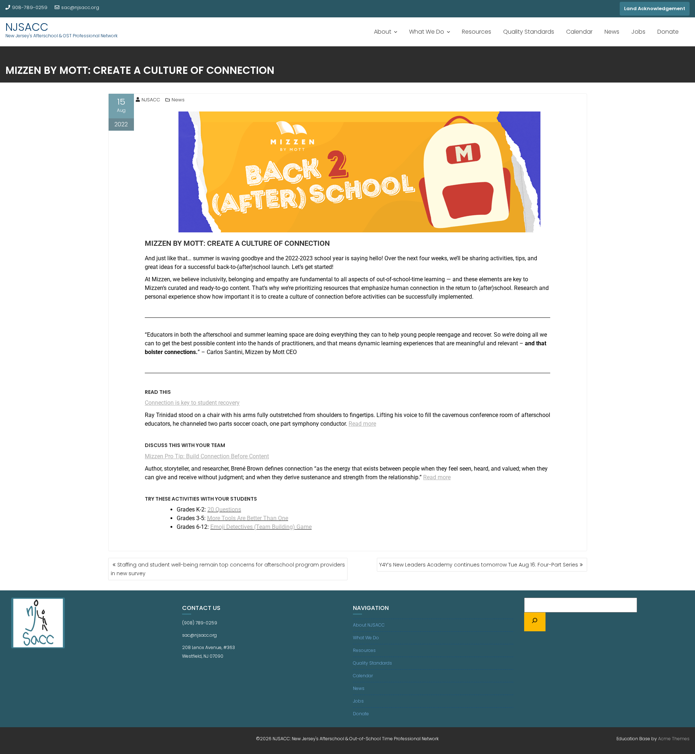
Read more (362, 423)
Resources (476, 32)
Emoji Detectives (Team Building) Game (261, 526)
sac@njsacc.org (80, 7)
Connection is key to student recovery (192, 402)
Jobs (638, 32)
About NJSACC (369, 625)
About (382, 32)
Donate (668, 32)
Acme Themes (674, 739)
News (612, 32)
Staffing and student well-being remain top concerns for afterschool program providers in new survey (228, 569)
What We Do (426, 32)
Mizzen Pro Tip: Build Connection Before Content (207, 456)
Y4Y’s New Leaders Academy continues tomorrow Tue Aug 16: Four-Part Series (478, 564)
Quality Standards (528, 32)
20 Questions (224, 509)
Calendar (579, 32)
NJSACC (27, 27)
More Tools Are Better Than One (247, 518)
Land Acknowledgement (654, 8)
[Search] (535, 621)
